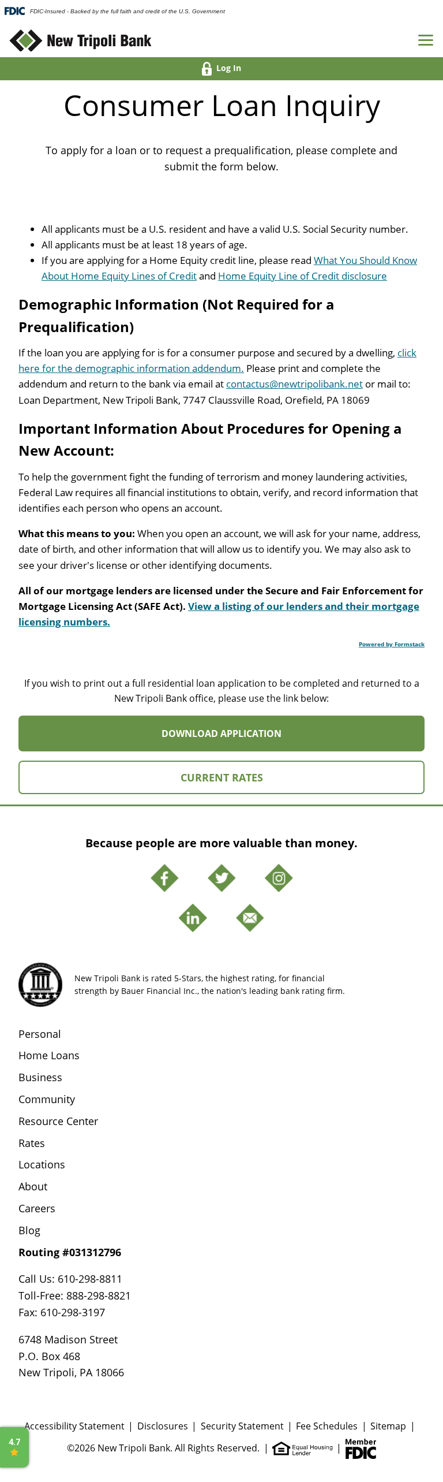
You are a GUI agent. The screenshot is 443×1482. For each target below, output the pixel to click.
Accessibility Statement (74, 1426)
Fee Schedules (327, 1426)
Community (46, 1099)
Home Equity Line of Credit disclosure (302, 275)
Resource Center (58, 1121)
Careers (36, 1208)
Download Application (252, 739)
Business (40, 1077)
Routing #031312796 (69, 1252)
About (32, 1186)
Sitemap (388, 1426)
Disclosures (162, 1426)
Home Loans (49, 1055)
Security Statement (242, 1426)
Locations (41, 1164)
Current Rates (222, 777)
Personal (39, 1034)
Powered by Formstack (392, 644)
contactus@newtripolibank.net (294, 383)
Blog (29, 1230)
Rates (31, 1143)
